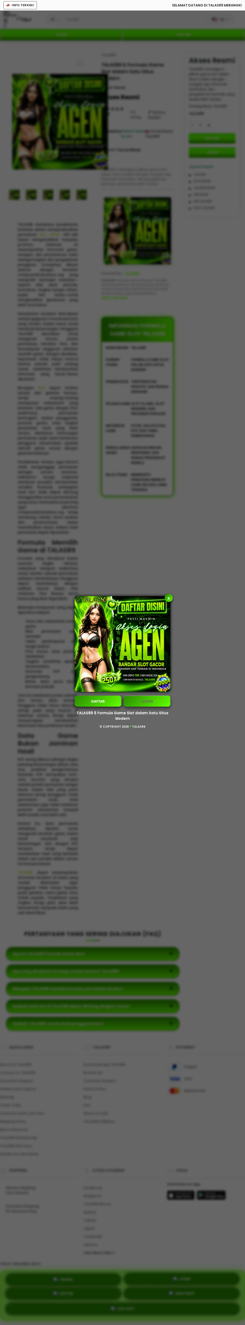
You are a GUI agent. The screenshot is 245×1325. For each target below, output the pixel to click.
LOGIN (147, 701)
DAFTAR (98, 701)
